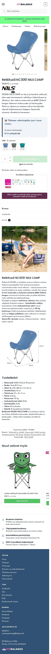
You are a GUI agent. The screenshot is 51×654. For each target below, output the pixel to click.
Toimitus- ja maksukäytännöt (13, 569)
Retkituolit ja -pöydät (16, 432)
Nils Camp (19, 435)
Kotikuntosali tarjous (10, 602)
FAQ (3, 598)
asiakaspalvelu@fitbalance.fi (13, 633)
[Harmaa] (14, 146)
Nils (43, 435)
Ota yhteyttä (7, 595)
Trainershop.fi (7, 579)
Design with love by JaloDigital (14, 644)
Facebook (5, 615)
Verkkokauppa (16, 26)
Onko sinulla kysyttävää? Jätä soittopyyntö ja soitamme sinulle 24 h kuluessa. (24, 195)
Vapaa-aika (29, 432)
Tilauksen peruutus (9, 572)
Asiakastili (6, 589)
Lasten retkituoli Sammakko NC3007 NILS (21, 493)
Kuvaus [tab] (5, 209)
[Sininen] (5, 146)
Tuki (3, 592)
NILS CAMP (28, 437)
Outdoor (28, 26)
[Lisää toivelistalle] (35, 507)
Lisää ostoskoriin (30, 159)
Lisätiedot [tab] (6, 214)
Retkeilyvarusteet (39, 26)
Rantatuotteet (36, 435)
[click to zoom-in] (22, 50)
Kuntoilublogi (7, 611)
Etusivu (5, 26)
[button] (45, 4)
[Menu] (5, 4)
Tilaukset (5, 563)
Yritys (4, 559)
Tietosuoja (6, 566)
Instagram (6, 618)
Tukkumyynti (7, 576)
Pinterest (5, 621)
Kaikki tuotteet (40, 432)
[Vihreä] (22, 146)
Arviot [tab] (6, 220)
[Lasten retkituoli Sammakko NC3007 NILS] (22, 470)
